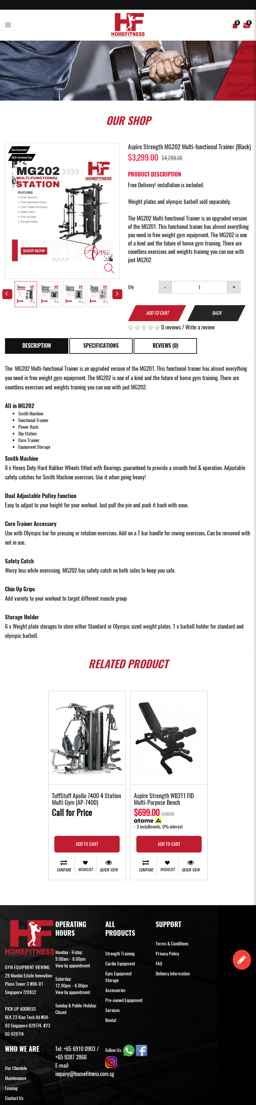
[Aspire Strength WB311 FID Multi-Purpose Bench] (169, 737)
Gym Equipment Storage (118, 976)
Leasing (11, 1088)
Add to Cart (157, 313)
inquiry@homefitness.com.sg (84, 1074)
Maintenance (15, 1078)
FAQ (159, 963)
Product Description (154, 174)
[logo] (128, 25)
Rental (110, 1020)
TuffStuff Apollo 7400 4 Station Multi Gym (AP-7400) (86, 800)
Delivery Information (173, 973)
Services (112, 1010)
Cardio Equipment (120, 963)
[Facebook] (141, 1050)
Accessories (115, 990)
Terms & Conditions (172, 943)
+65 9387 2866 (71, 1057)
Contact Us (14, 1098)
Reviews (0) (165, 345)
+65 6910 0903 (79, 1049)
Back (216, 313)
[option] (62, 210)
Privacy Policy (167, 953)
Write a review (200, 327)
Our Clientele (16, 1068)
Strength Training (120, 953)
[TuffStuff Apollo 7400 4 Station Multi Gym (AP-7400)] (87, 737)
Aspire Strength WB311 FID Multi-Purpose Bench (164, 800)
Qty (131, 287)
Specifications (101, 345)
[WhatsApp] (129, 1050)
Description (36, 345)
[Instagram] (111, 1061)
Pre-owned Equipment (123, 1000)
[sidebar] (9, 25)
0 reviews (171, 327)
